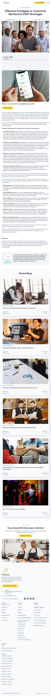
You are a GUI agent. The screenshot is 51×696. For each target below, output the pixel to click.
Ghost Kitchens (37, 609)
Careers (20, 609)
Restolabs (4, 180)
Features (20, 612)
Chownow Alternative (7, 655)
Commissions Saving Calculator (9, 648)
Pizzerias (36, 604)
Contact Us (20, 630)
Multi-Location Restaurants (40, 617)
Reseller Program (22, 615)
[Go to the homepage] (6, 571)
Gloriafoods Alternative (7, 658)
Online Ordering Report (7, 650)
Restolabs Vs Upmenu (7, 681)
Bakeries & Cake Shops (39, 607)
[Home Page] (6, 2)
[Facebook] (25, 599)
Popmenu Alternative (7, 663)
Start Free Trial (21, 626)
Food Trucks (37, 615)
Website (4, 612)
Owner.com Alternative (7, 660)
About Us (20, 607)
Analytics (4, 617)
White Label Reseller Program (24, 617)
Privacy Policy (21, 635)
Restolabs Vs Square (6, 673)
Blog (3, 645)
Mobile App (4, 607)
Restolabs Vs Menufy (7, 684)
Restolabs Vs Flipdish (7, 676)
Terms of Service (22, 637)
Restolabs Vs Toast (6, 668)
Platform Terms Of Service (24, 639)
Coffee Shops (37, 612)
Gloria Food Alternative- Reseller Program (23, 621)
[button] (48, 2)
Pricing (19, 604)
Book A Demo (21, 628)
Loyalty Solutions (6, 615)
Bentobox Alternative (7, 666)
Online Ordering (5, 604)
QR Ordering (5, 620)
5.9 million (26, 114)
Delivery (4, 609)
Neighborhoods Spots (39, 625)
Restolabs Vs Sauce (6, 671)
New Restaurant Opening (40, 622)
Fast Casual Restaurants (39, 620)
